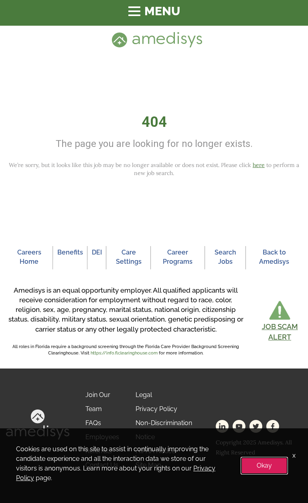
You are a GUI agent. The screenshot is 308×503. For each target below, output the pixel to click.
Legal (144, 395)
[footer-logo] (37, 424)
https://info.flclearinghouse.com (124, 353)
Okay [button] (264, 465)
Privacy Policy (156, 409)
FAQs (93, 423)
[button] (279, 320)
